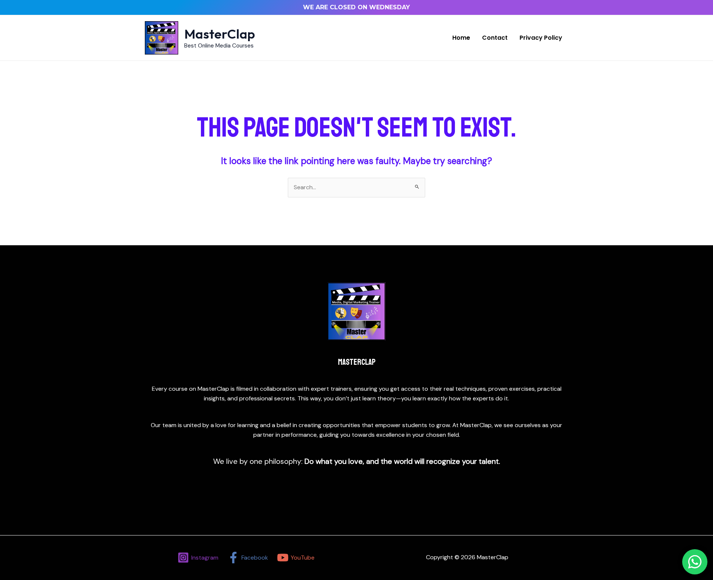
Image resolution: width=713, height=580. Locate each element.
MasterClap (219, 34)
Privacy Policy (541, 37)
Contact (495, 37)
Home (461, 37)
